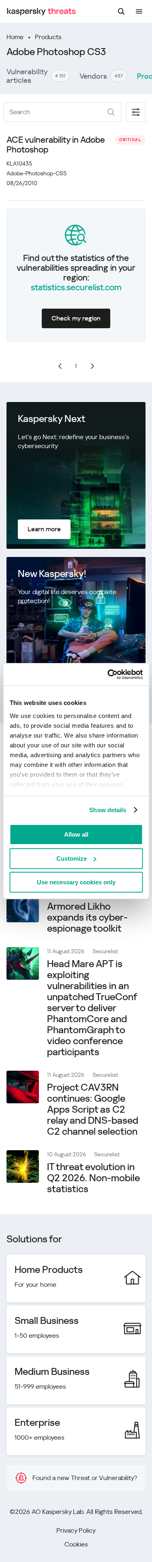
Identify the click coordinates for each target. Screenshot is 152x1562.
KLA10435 (19, 163)
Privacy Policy (76, 1530)
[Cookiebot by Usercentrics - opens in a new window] (108, 674)
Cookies (76, 1544)
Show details (107, 809)
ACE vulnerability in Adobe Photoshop (55, 145)
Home (15, 37)
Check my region (76, 318)
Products (48, 37)
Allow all (76, 834)
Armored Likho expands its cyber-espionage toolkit (87, 917)
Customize (71, 858)
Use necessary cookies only (76, 882)
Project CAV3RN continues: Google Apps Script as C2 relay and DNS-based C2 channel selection (92, 1109)
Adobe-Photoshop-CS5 (36, 173)
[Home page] (41, 12)
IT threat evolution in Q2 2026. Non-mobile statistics (93, 1178)
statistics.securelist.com (76, 287)
